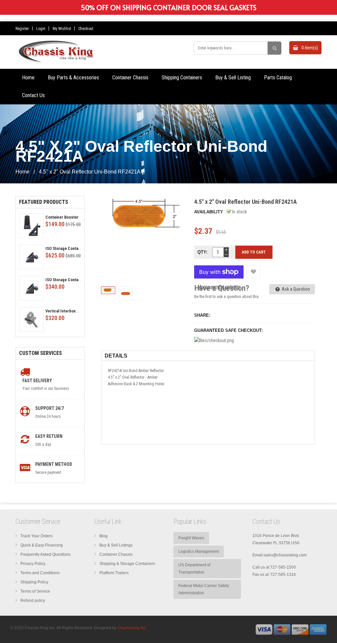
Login (40, 28)
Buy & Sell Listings (116, 545)
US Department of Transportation (194, 569)
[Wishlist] (253, 272)
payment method (53, 464)
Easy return (49, 436)
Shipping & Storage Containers (127, 563)
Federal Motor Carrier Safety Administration (203, 589)
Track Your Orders (36, 536)
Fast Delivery (37, 380)
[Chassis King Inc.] (291, 629)
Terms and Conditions (40, 573)
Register (22, 28)
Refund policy (32, 600)
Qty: (202, 252)
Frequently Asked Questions (45, 554)
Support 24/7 (49, 408)
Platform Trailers (114, 573)
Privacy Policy (32, 563)
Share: (202, 315)
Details (116, 356)
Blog (103, 536)
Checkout (85, 28)
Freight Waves (191, 538)
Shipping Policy (34, 582)
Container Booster (62, 217)
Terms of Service (35, 591)
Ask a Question (295, 289)
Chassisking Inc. (132, 628)
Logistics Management (198, 551)
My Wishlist (62, 28)
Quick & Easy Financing (41, 545)
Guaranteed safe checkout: (228, 330)
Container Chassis (116, 554)
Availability (208, 211)
